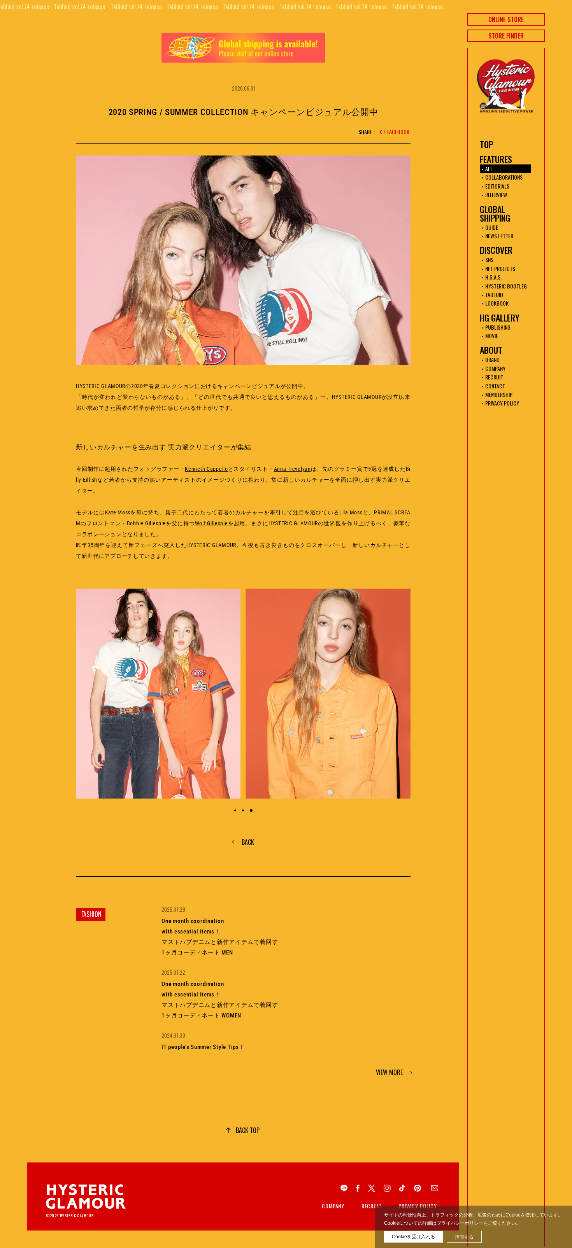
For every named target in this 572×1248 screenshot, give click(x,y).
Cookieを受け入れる (413, 1236)
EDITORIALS (497, 186)
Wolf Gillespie (211, 523)
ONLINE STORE (506, 19)
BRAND (492, 359)
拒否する (464, 1237)
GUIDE (491, 227)
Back (248, 842)
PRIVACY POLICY (502, 403)
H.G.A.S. (493, 277)
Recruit (371, 1206)
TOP (486, 144)
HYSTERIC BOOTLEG (506, 286)
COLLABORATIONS (504, 177)
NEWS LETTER (499, 236)
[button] (235, 810)
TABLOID (494, 294)
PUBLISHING (498, 327)
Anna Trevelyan (292, 469)
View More (389, 1072)
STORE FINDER (506, 35)
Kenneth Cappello (206, 469)
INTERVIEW (496, 195)
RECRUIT (494, 377)
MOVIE (491, 336)
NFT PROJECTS (500, 268)
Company (333, 1206)
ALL (489, 168)
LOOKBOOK (497, 303)
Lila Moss (351, 512)
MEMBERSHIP (498, 394)
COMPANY (495, 368)
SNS (489, 259)
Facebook (398, 132)
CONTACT (495, 386)
